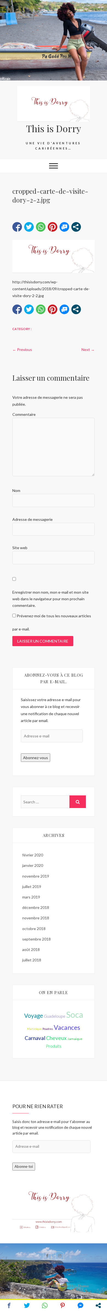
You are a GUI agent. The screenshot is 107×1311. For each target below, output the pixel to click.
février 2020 (32, 855)
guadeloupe (54, 1016)
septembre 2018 (36, 939)
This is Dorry (53, 128)
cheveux (56, 1038)
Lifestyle (38, 1271)
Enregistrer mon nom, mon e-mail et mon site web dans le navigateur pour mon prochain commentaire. (50, 599)
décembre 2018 (35, 907)
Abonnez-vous (35, 757)
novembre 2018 (35, 918)
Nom (16, 490)
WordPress (71, 1292)
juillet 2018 (31, 960)
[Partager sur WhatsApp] (41, 227)
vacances (67, 1027)
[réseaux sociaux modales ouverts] (76, 227)
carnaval (35, 1038)
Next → (88, 349)
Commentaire (24, 414)
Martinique (34, 1028)
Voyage (33, 1015)
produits (53, 1046)
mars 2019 (31, 897)
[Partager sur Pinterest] (52, 227)
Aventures (67, 1271)
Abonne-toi (24, 1166)
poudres (48, 1028)
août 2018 (31, 949)
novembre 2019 (35, 876)
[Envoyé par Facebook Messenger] (64, 227)
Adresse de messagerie (32, 519)
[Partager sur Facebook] (17, 227)
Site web (19, 547)
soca (74, 1014)
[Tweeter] (29, 227)
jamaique (74, 1039)
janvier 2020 (32, 865)
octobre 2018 (34, 928)
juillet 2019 (31, 886)
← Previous (22, 349)
